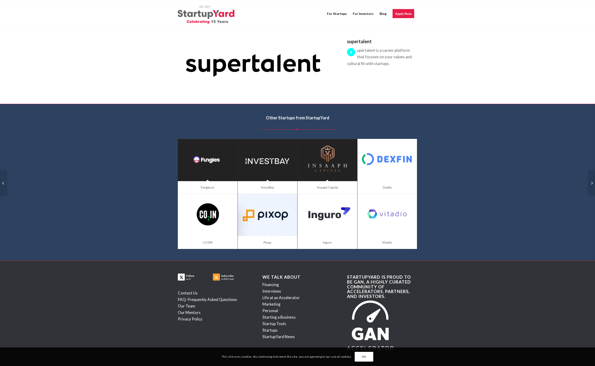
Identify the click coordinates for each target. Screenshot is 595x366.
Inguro (327, 242)
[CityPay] (3, 183)
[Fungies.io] (208, 160)
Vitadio (387, 242)
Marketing (271, 304)
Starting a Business (279, 317)
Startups (270, 330)
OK (364, 356)
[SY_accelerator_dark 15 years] (207, 13)
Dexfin (387, 187)
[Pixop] (268, 215)
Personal (270, 310)
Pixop (267, 242)
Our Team (186, 306)
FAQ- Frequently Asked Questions (207, 299)
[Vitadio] (387, 215)
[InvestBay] (268, 160)
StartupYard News (278, 336)
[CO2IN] (208, 215)
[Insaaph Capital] (327, 160)
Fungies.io (207, 187)
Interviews (271, 291)
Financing (270, 284)
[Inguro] (327, 215)
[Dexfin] (387, 160)
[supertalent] (255, 65)
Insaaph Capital (327, 187)
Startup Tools (274, 323)
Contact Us (188, 293)
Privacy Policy (190, 319)
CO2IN (207, 242)
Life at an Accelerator (281, 297)
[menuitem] (337, 13)
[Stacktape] (591, 183)
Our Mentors (189, 312)
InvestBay (267, 187)
